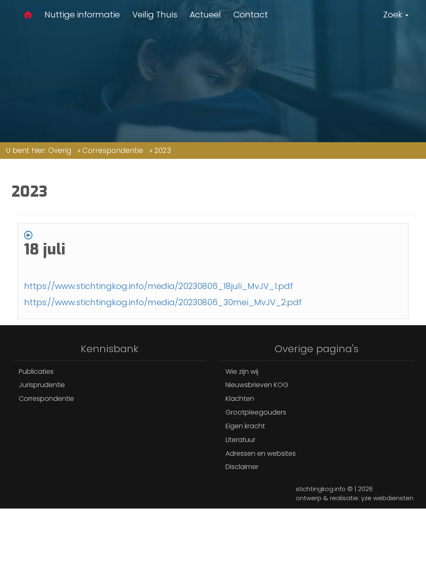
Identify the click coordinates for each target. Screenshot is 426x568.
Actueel (205, 14)
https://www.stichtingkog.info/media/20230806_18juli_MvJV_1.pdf (158, 286)
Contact (250, 14)
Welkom (27, 16)
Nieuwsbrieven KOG (256, 385)
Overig (59, 151)
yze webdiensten (387, 498)
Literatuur (240, 440)
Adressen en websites (260, 453)
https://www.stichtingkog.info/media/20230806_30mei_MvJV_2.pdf (163, 302)
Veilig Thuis (154, 14)
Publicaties (36, 371)
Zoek (393, 14)
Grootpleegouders (255, 412)
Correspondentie (112, 151)
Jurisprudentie (42, 385)
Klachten (239, 398)
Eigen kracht (245, 426)
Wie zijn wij (241, 371)
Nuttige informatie (82, 14)
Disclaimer (241, 467)
